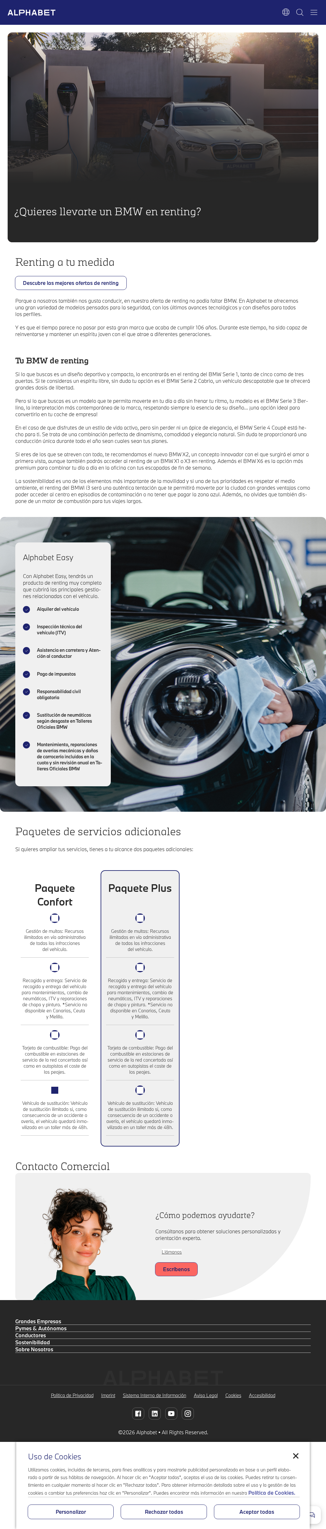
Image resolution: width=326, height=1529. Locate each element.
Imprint (108, 1395)
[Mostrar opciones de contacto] (312, 1515)
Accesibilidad (262, 1395)
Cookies (233, 1395)
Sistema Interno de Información (154, 1395)
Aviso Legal (206, 1395)
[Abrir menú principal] (313, 12)
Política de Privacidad (72, 1395)
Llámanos (172, 1252)
